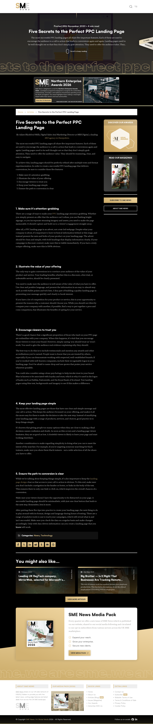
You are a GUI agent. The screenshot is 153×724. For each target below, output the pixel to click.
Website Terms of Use (123, 697)
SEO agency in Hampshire (57, 138)
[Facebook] (18, 544)
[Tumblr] (41, 544)
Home (20, 112)
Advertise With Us (95, 706)
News (37, 535)
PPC (54, 213)
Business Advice (133, 575)
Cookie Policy (120, 706)
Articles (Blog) (93, 697)
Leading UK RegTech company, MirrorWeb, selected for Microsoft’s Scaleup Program (41, 578)
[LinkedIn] (29, 544)
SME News (30, 719)
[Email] (47, 544)
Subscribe (119, 694)
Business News (71, 574)
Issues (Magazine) (95, 700)
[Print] (53, 544)
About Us (92, 694)
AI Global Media (42, 719)
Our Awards (92, 703)
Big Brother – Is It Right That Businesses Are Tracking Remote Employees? (101, 578)
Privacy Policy (120, 703)
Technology (47, 535)
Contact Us (119, 692)
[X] (24, 544)
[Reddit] (35, 544)
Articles (30, 112)
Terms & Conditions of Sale (125, 700)
